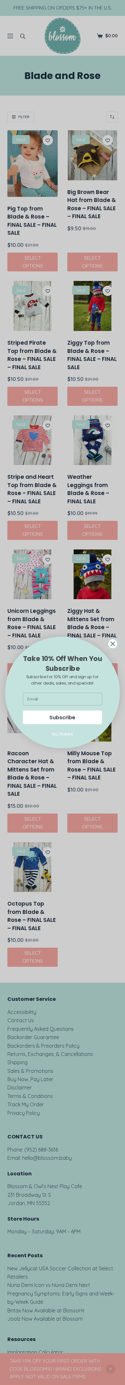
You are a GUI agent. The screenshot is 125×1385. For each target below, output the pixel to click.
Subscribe (62, 717)
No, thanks (62, 734)
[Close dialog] (113, 644)
